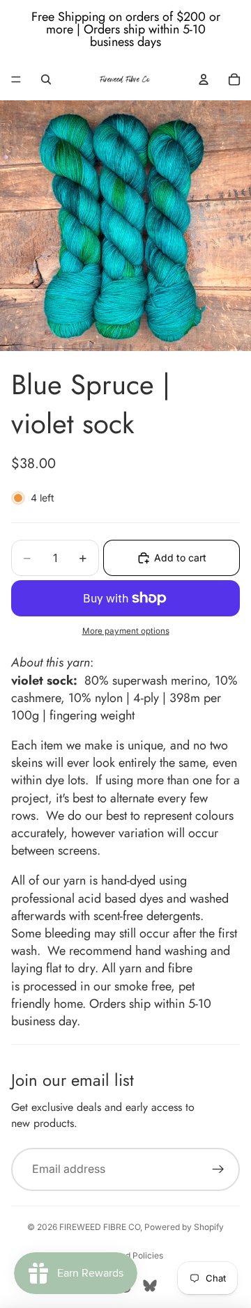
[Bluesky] (150, 1285)
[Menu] (16, 79)
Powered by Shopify (184, 1227)
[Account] (203, 79)
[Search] (46, 79)
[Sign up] (218, 1169)
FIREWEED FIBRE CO (99, 1227)
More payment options (125, 631)
